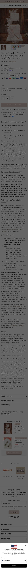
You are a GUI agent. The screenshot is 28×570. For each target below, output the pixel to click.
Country (3, 558)
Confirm (14, 566)
